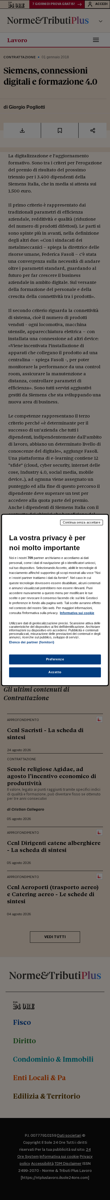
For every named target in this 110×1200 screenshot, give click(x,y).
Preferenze (55, 659)
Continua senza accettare (81, 522)
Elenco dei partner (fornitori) (31, 642)
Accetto (55, 672)
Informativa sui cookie (77, 613)
